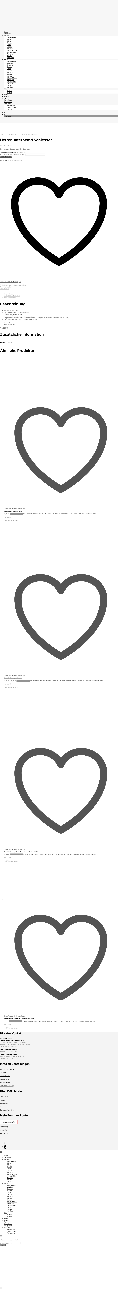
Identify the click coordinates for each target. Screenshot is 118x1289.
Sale (5, 89)
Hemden (10, 65)
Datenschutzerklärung (7, 1110)
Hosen (9, 43)
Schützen (10, 58)
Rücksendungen (5, 1082)
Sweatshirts (11, 52)
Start (2, 134)
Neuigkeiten (8, 102)
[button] (4, 112)
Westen (9, 56)
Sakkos (9, 74)
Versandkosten (17, 160)
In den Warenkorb (6, 156)
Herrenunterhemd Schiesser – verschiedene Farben (19, 1018)
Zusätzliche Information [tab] (12, 296)
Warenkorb (11, 109)
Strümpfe (10, 80)
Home (6, 32)
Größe (2, 152)
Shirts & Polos (12, 78)
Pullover (10, 48)
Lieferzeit (3, 1072)
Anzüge (10, 63)
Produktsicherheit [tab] (10, 298)
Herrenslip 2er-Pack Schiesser (13, 511)
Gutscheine (7, 34)
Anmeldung (4, 1127)
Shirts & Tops (12, 50)
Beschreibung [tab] (8, 294)
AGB (1, 1107)
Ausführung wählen (16, 514)
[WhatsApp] (5, 1149)
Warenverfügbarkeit (7, 1069)
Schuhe (9, 76)
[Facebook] (5, 1144)
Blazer (9, 39)
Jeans (9, 45)
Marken (6, 94)
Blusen (9, 41)
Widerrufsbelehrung (7, 1086)
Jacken (9, 46)
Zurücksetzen (21, 152)
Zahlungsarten (5, 1079)
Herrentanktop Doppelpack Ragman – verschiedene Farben (21, 851)
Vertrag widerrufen (8, 1122)
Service (6, 96)
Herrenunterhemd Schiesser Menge (12, 154)
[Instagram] (5, 1146)
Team (5, 98)
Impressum (4, 1103)
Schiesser (8, 342)
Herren (6, 59)
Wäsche (10, 54)
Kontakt (2, 1100)
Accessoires (11, 37)
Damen (6, 35)
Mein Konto (8, 104)
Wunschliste (11, 107)
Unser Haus (8, 100)
